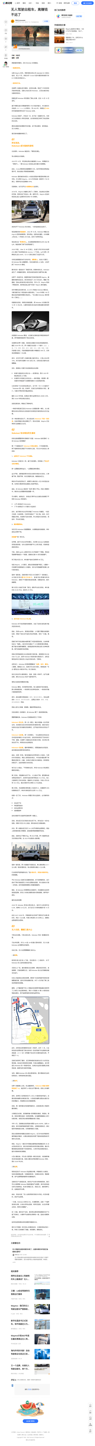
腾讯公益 (24, 1435)
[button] (78, 16)
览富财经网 (14, 1358)
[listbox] (30, 1322)
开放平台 (39, 1432)
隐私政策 (33, 1432)
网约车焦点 (14, 1373)
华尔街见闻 (14, 1343)
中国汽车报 (14, 1298)
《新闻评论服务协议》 (36, 1380)
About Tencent (20, 1432)
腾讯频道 (36, 1435)
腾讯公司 (28, 1440)
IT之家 (13, 1313)
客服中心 (41, 1435)
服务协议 (28, 1432)
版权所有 (33, 1440)
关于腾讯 (13, 1432)
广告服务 (45, 1432)
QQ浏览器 (29, 1435)
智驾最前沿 (14, 1328)
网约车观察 (14, 1284)
